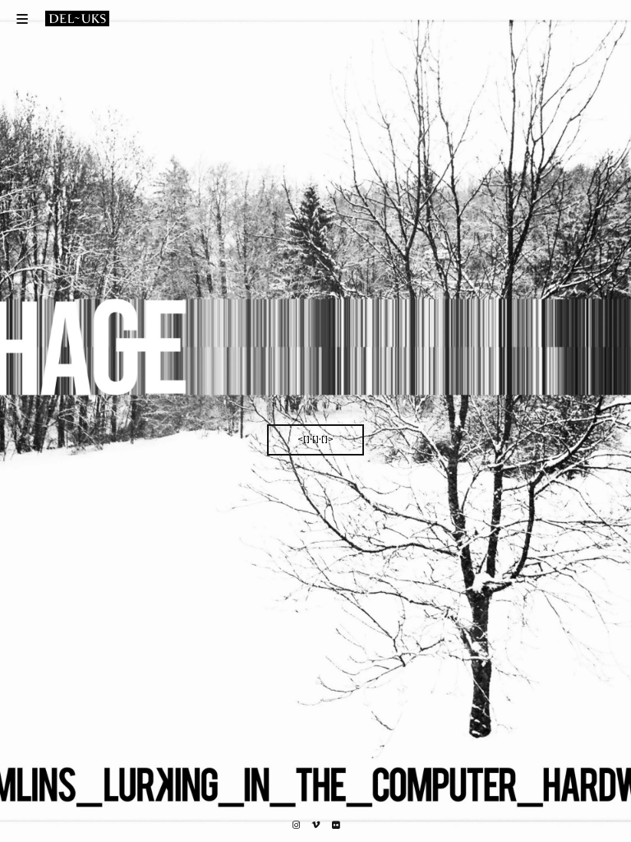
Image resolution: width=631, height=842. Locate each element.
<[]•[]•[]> (315, 439)
